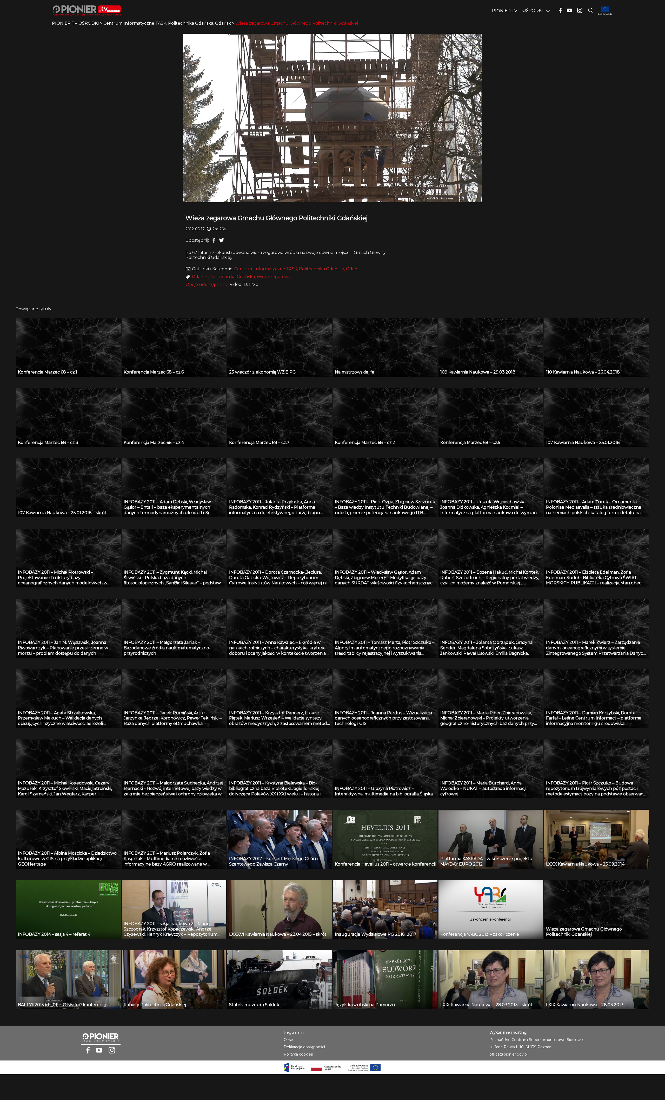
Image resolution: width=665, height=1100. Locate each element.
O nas (289, 1039)
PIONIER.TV (504, 10)
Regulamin (294, 1032)
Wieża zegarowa (274, 276)
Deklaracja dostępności (304, 1047)
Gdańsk (200, 276)
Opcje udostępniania (207, 284)
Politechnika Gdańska (232, 276)
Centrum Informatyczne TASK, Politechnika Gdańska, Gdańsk (298, 268)
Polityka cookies (298, 1054)
